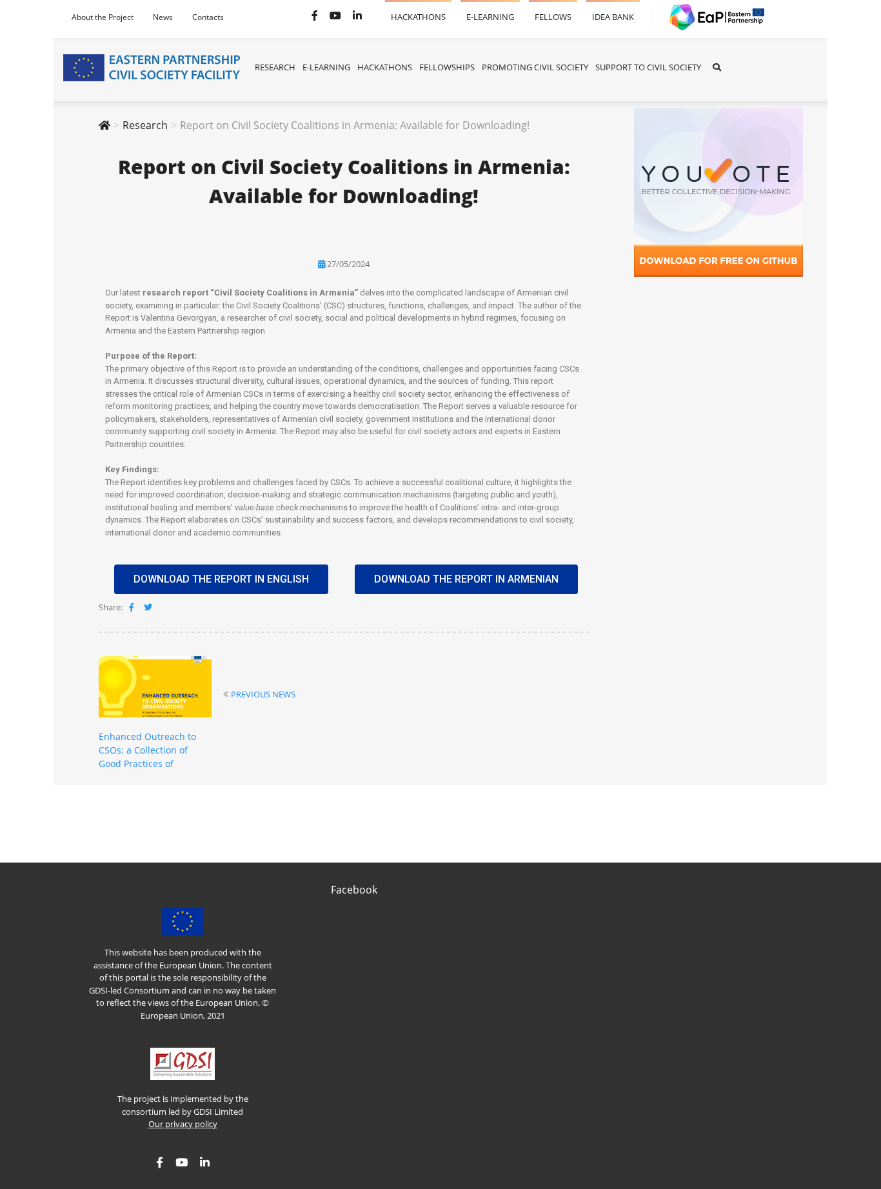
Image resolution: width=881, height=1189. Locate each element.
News (163, 17)
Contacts (208, 17)
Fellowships (447, 67)
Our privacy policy (182, 1124)
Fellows (553, 11)
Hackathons (418, 11)
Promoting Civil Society (535, 67)
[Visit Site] (711, 17)
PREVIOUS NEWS (263, 694)
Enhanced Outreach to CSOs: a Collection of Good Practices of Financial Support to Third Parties (155, 763)
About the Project (103, 17)
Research (275, 67)
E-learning (490, 11)
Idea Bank (613, 11)
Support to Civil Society (648, 67)
